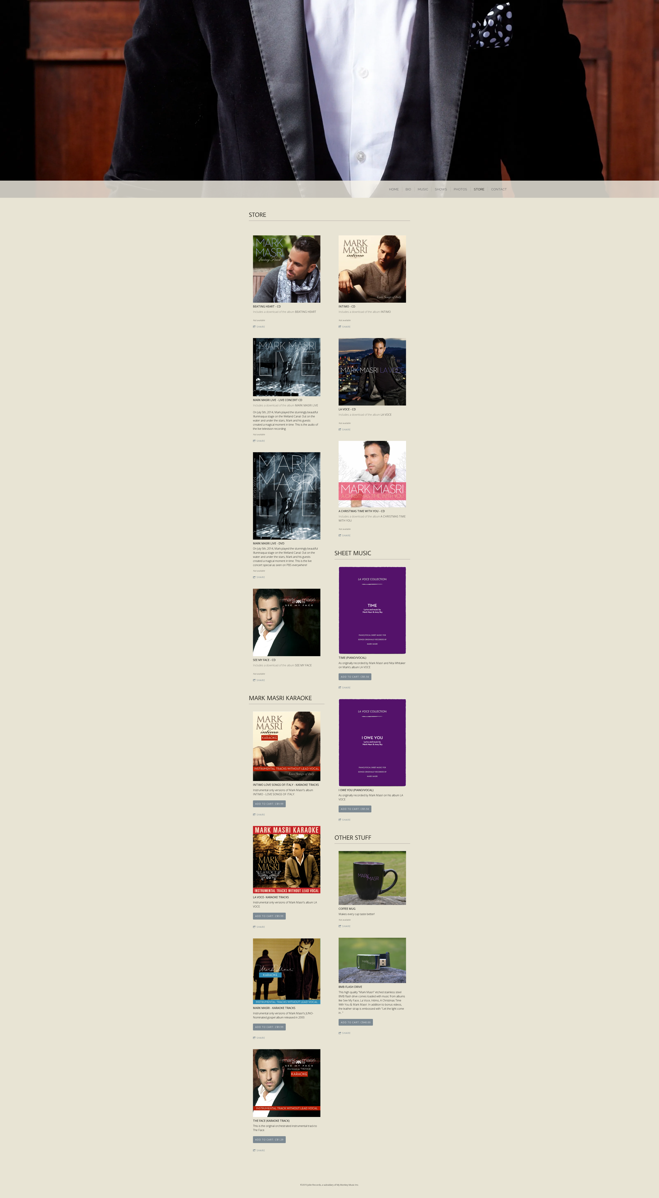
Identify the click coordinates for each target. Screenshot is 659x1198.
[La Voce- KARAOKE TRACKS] (286, 860)
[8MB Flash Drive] (372, 961)
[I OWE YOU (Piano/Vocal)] (372, 743)
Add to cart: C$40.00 (356, 1022)
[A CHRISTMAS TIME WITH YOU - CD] (372, 474)
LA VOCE (386, 415)
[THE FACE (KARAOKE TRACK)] (286, 1083)
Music (423, 189)
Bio (408, 189)
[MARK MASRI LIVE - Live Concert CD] (286, 367)
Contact (499, 189)
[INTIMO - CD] (372, 269)
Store (479, 189)
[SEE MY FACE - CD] (286, 623)
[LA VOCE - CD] (372, 372)
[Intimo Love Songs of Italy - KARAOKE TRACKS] (286, 746)
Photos (460, 189)
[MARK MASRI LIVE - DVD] (286, 496)
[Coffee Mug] (372, 878)
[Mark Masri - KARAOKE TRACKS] (286, 971)
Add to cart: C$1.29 (269, 1139)
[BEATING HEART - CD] (286, 269)
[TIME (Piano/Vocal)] (372, 611)
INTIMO (386, 312)
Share (261, 326)
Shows (441, 189)
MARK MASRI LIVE (306, 405)
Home (394, 189)
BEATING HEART (305, 312)
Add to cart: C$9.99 (269, 803)
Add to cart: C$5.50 (355, 676)
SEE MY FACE (303, 665)
